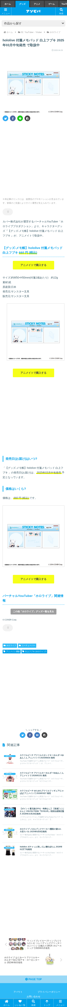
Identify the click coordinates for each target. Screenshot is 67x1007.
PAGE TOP (35, 979)
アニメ (37, 4)
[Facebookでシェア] (13, 118)
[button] (27, 118)
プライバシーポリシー (49, 992)
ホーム (8, 4)
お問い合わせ (33, 996)
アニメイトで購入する (33, 265)
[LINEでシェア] (20, 118)
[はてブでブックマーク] (37, 735)
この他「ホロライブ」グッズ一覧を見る (33, 611)
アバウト (18, 992)
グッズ (22, 4)
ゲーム (51, 4)
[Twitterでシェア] (5, 118)
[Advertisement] (33, 158)
